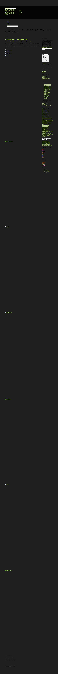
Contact (21, 14)
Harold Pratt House (46, 112)
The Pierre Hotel (45, 125)
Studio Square (45, 128)
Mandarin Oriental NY (46, 116)
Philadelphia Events (46, 144)
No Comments (31, 41)
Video (43, 77)
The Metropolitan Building (47, 120)
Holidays (45, 91)
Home (8, 20)
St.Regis (44, 129)
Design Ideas (15, 41)
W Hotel (44, 136)
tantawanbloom (9, 41)
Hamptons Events (45, 141)
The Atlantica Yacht (46, 107)
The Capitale (44, 109)
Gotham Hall (44, 113)
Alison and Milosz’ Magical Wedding (16, 39)
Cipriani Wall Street (46, 111)
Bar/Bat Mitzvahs (47, 84)
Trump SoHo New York (46, 133)
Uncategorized (47, 96)
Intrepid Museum (45, 114)
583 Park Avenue (45, 103)
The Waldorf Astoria (46, 135)
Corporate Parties (47, 85)
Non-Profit (46, 94)
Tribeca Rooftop (45, 130)
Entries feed (46, 170)
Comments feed (47, 171)
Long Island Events (46, 142)
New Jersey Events (46, 143)
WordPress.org (47, 172)
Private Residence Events (47, 145)
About (8, 21)
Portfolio (9, 22)
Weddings (26, 41)
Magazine (44, 71)
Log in (45, 169)
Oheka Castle (44, 122)
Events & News (47, 88)
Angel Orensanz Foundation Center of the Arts (46, 105)
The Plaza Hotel (45, 126)
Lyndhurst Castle (45, 115)
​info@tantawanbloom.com (47, 47)
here (45, 63)
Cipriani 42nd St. (45, 110)
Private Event (21, 41)
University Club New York (47, 134)
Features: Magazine (47, 89)
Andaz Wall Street (45, 108)
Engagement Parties (48, 87)
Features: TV (46, 90)
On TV (43, 72)
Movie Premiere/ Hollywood (47, 93)
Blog (8, 23)
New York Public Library (47, 121)
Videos (45, 97)
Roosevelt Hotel (45, 127)
